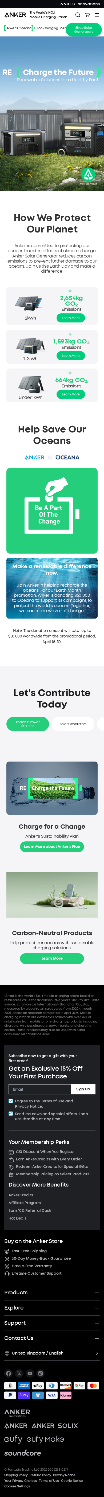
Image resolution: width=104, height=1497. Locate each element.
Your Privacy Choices (20, 1481)
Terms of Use (53, 1101)
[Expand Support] (97, 1323)
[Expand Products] (97, 1292)
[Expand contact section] (97, 1338)
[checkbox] (11, 1101)
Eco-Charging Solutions (55, 28)
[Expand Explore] (97, 1308)
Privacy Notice (28, 1106)
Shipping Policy (15, 1475)
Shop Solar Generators (83, 29)
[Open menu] (97, 15)
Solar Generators (73, 724)
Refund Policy (40, 1475)
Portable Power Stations (28, 724)
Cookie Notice (72, 1481)
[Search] (78, 15)
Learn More (71, 318)
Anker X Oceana (19, 28)
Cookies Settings (17, 1486)
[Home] (37, 14)
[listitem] (8, 1373)
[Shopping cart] (87, 15)
